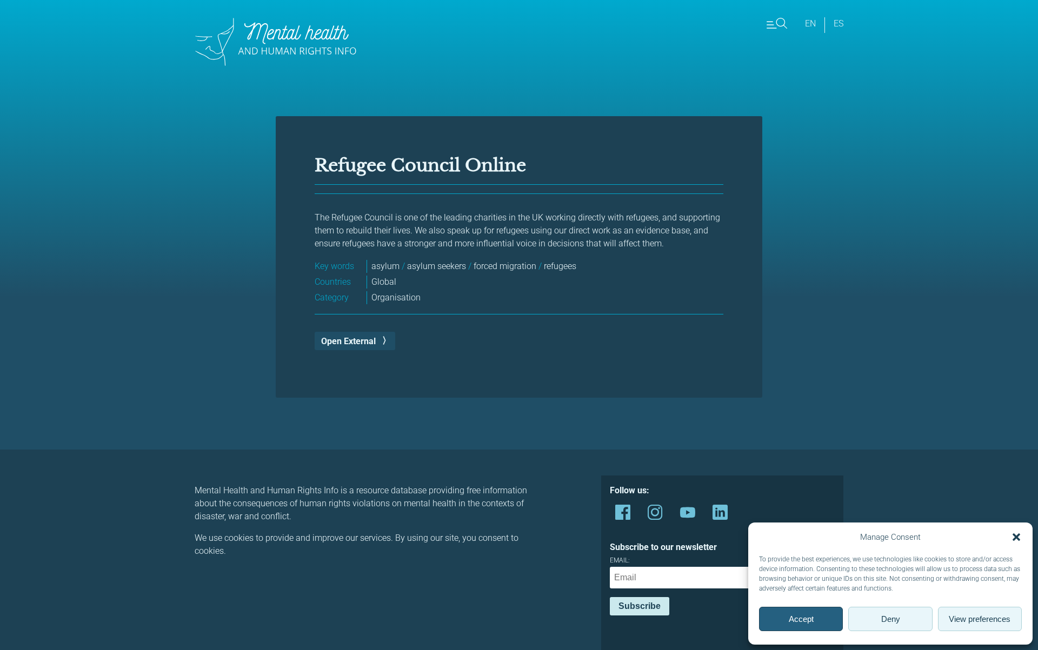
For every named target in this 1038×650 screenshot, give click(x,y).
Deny (890, 619)
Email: (620, 560)
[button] (1016, 537)
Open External (348, 341)
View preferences (979, 619)
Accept (801, 619)
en (810, 23)
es (838, 23)
